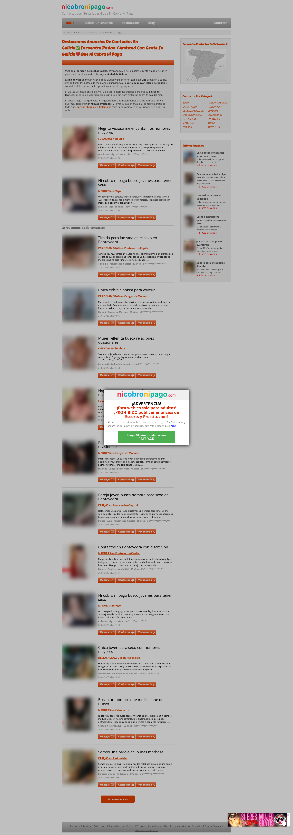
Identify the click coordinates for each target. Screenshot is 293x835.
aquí (173, 425)
